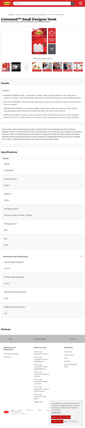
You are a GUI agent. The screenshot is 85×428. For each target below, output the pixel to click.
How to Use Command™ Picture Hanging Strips (40, 359)
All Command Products (11, 354)
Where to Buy (69, 355)
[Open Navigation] (80, 4)
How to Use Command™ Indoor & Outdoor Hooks (41, 389)
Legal (12, 410)
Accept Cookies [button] (57, 421)
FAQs (10, 339)
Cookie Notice (56, 412)
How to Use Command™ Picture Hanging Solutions (40, 366)
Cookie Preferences (16, 411)
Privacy (20, 410)
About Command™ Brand (70, 365)
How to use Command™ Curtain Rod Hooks (40, 381)
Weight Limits (38, 401)
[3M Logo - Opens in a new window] (7, 3)
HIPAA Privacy (29, 410)
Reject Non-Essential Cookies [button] (61, 417)
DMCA (39, 410)
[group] (5, 67)
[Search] (73, 3)
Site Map (67, 361)
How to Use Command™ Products (41, 353)
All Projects (7, 357)
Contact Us (73, 339)
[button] (71, 421)
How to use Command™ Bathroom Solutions (41, 374)
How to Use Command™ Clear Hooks (40, 396)
